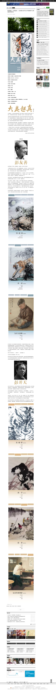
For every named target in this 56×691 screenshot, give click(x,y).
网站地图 (25, 683)
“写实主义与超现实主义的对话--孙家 (42, 28)
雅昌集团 (41, 683)
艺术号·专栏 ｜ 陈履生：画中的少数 (42, 37)
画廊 (37, 13)
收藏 (31, 624)
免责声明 (31, 683)
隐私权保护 (34, 683)
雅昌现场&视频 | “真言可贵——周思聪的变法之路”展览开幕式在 (16, 621)
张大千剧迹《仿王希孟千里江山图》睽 (42, 26)
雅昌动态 (18, 683)
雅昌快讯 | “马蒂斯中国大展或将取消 (42, 46)
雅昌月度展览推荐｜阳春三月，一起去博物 (43, 45)
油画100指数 (12, 670)
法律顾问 (47, 683)
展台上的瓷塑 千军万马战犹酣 (40, 60)
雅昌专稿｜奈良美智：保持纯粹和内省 (42, 50)
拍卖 (37, 12)
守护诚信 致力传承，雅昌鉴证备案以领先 (43, 54)
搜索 (48, 7)
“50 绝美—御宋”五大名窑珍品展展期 (42, 53)
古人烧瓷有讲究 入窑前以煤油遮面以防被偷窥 (42, 62)
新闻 (37, 11)
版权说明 (28, 683)
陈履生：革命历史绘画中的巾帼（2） (42, 49)
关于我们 (9, 683)
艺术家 (8, 657)
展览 (37, 14)
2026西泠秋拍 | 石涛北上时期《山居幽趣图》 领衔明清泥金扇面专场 (47, 12)
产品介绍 (12, 683)
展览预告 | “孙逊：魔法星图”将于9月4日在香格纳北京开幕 (45, 13)
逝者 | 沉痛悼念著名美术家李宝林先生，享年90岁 (14, 620)
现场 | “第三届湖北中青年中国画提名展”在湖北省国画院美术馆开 (16, 616)
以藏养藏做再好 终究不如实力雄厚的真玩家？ (42, 61)
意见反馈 (51, 682)
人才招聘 (15, 683)
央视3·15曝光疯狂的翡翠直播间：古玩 (42, 24)
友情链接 (38, 683)
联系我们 (21, 683)
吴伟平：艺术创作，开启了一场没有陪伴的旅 (42, 63)
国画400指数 (8, 670)
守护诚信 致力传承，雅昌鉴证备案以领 (42, 22)
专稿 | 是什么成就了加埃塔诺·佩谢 (42, 35)
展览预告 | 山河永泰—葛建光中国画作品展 (13, 617)
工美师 (11, 657)
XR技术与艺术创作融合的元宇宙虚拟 (42, 33)
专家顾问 (44, 683)
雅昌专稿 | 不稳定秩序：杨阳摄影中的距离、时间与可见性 (45, 11)
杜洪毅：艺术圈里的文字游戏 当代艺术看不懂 (42, 64)
